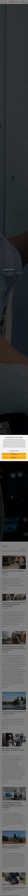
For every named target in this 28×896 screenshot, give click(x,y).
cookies (21, 439)
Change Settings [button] (14, 450)
